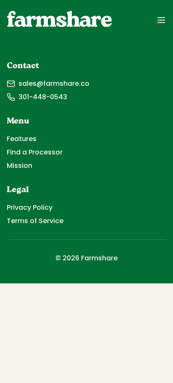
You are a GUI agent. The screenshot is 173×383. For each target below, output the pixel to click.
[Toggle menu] (161, 20)
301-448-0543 (42, 97)
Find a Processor (35, 152)
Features (22, 139)
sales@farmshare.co (53, 83)
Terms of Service (35, 221)
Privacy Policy (29, 207)
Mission (19, 165)
